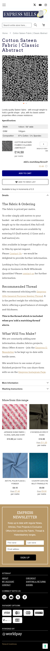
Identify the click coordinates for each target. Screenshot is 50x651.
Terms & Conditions (9, 644)
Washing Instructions (12, 388)
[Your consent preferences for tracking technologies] (45, 646)
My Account (8, 581)
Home (5, 33)
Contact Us (16, 253)
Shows (29, 585)
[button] (23, 103)
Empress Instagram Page (32, 372)
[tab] (25, 195)
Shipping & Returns (36, 581)
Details (5, 195)
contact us (28, 273)
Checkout (31, 578)
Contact (6, 585)
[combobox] (17, 25)
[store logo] (25, 15)
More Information (10, 382)
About (5, 578)
